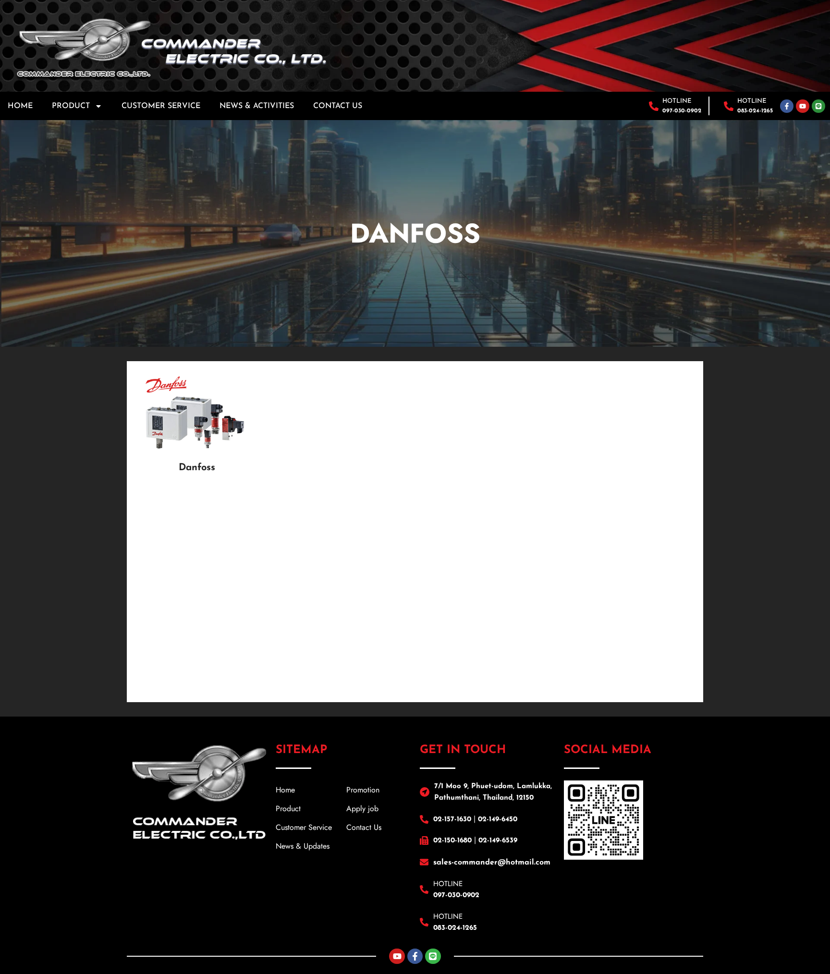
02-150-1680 (452, 840)
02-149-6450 (497, 819)
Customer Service (161, 106)
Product (71, 106)
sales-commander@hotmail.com (491, 862)
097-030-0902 (681, 111)
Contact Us (337, 106)
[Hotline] (654, 106)
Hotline (677, 101)
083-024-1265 (755, 111)
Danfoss (197, 468)
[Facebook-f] (786, 106)
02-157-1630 (452, 819)
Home (20, 106)
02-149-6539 (497, 840)
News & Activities (257, 106)
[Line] (818, 106)
